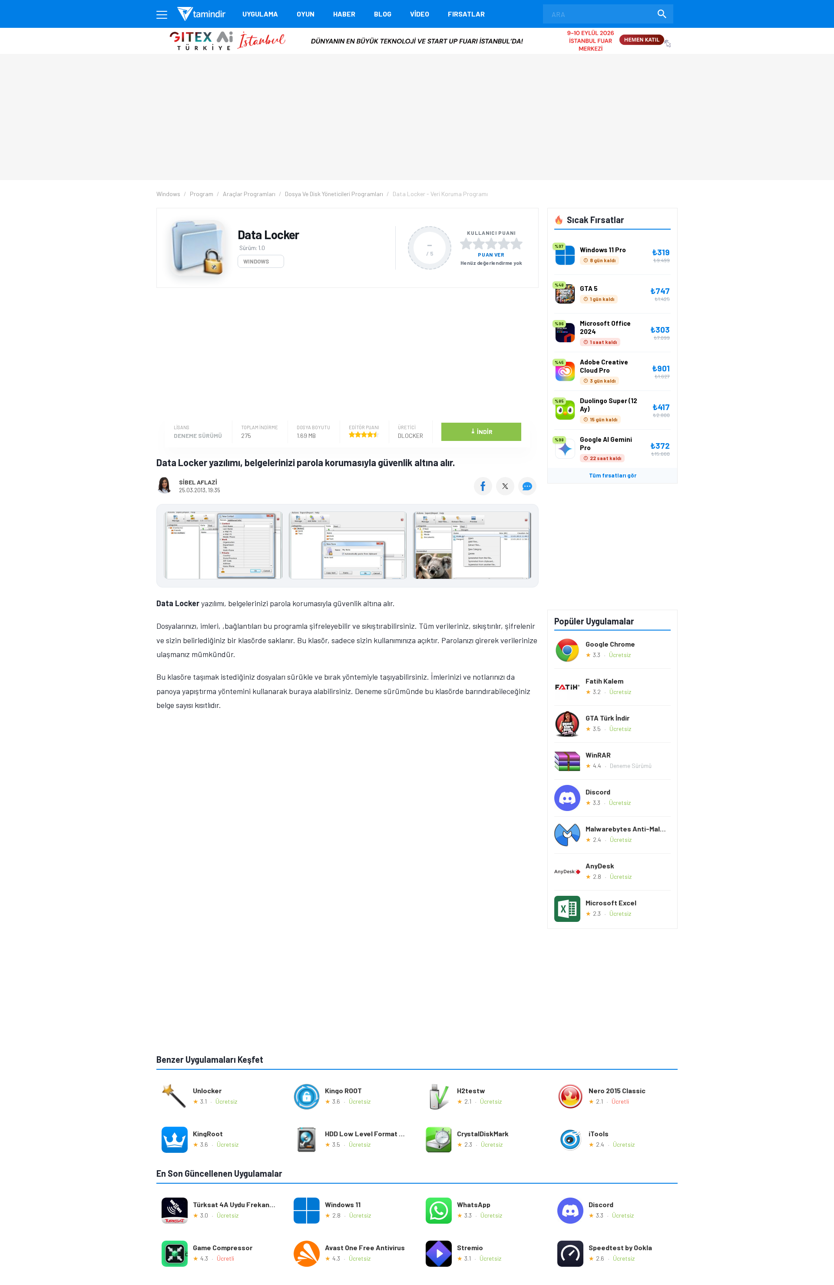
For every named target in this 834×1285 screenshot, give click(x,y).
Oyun (305, 14)
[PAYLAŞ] (485, 492)
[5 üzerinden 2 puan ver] (479, 243)
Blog (382, 14)
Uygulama (260, 14)
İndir (481, 431)
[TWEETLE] (506, 492)
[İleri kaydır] (527, 545)
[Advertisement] (345, 355)
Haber (344, 14)
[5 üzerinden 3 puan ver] (491, 243)
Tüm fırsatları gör (612, 475)
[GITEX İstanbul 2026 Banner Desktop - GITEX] (417, 31)
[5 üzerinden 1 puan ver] (466, 243)
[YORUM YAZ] (528, 492)
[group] (347, 547)
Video (419, 14)
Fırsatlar (466, 14)
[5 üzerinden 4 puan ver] (504, 243)
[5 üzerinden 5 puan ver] (516, 243)
